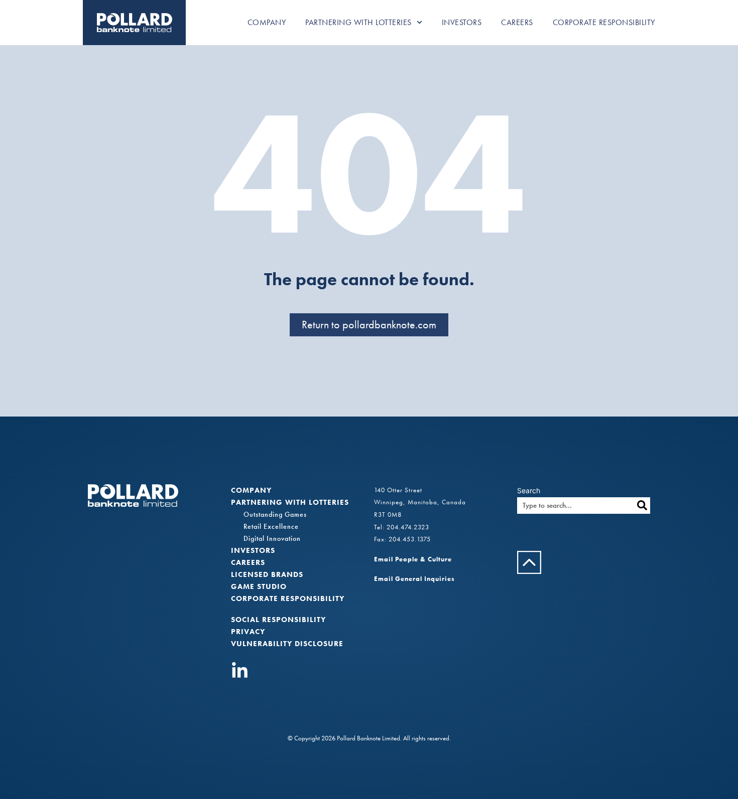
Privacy (248, 632)
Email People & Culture (413, 559)
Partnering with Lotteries (358, 22)
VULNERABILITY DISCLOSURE (287, 644)
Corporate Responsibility (604, 22)
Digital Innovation (272, 538)
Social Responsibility (278, 620)
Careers (517, 22)
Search (528, 490)
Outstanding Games (275, 514)
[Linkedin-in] (240, 671)
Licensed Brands (267, 574)
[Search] (642, 505)
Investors (462, 22)
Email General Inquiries (414, 578)
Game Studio (259, 586)
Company (267, 22)
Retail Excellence (271, 526)
